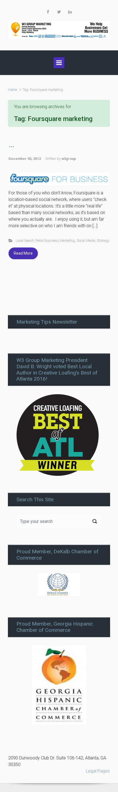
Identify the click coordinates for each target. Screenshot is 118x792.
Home (12, 90)
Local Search (25, 240)
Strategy (103, 240)
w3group (68, 159)
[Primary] (59, 62)
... (11, 144)
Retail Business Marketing (55, 240)
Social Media (86, 240)
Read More (23, 253)
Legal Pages (98, 771)
